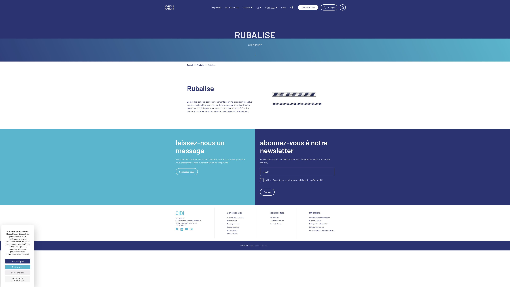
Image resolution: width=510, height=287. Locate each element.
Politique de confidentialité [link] (18, 279)
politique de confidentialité (310, 180)
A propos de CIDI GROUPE (235, 219)
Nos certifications (233, 229)
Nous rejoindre (232, 235)
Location (238, 7)
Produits (202, 65)
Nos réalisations (222, 7)
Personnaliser (17, 272)
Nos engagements (233, 226)
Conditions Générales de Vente (319, 219)
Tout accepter (17, 261)
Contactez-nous (305, 7)
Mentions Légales (315, 223)
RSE (251, 8)
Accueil (190, 65)
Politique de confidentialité (318, 226)
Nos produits (205, 7)
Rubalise (214, 65)
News (278, 7)
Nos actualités (232, 223)
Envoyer (268, 193)
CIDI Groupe (264, 8)
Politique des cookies (316, 229)
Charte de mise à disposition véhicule (321, 232)
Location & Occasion (277, 223)
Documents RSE (232, 232)
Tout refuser (18, 267)
